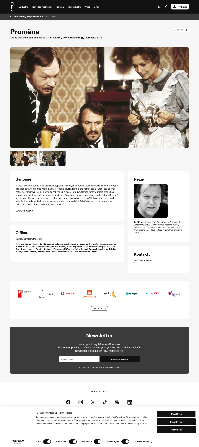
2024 (57, 37)
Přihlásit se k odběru (119, 359)
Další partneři (98, 308)
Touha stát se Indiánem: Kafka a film (31, 37)
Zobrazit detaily (141, 442)
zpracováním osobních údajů (109, 367)
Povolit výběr (176, 422)
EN (159, 7)
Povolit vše (176, 414)
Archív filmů (180, 30)
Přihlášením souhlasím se (99, 367)
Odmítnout (176, 430)
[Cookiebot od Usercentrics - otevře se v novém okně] (17, 442)
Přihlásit (183, 7)
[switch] (73, 441)
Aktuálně (23, 7)
